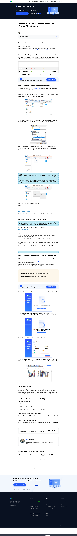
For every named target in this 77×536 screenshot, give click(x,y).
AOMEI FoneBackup (64, 506)
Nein (54, 430)
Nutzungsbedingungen (64, 525)
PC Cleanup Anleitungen (49, 504)
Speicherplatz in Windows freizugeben (44, 49)
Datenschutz (58, 525)
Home (19, 20)
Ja (49, 430)
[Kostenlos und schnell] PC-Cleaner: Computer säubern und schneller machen (27, 455)
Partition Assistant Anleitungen (50, 501)
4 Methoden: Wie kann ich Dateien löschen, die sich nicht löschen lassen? (48, 455)
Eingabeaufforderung (37, 88)
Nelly (22, 32)
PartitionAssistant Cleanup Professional (35, 517)
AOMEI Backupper (63, 501)
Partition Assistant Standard (33, 501)
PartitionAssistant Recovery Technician (35, 513)
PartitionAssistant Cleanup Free (34, 515)
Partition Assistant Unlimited (34, 506)
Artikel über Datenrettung (49, 508)
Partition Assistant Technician (34, 508)
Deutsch (12, 505)
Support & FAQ (48, 511)
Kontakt (47, 515)
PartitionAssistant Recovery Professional (35, 511)
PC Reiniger (21, 20)
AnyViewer (62, 504)
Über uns (47, 517)
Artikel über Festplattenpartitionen (50, 506)
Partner (47, 513)
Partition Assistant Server (33, 504)
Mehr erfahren (43, 535)
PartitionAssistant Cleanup (34, 261)
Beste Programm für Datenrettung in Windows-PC (48, 462)
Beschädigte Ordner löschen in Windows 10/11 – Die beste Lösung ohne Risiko (27, 463)
